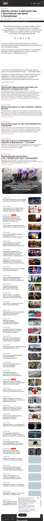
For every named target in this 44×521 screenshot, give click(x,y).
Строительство (11, 21)
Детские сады (18, 21)
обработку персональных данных (24, 508)
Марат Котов (10, 82)
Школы (6, 21)
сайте (16, 30)
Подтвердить (22, 515)
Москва (2, 21)
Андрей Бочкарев (24, 21)
